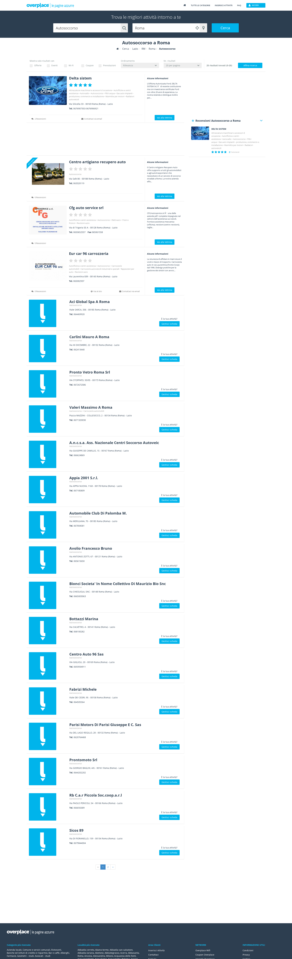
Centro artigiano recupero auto (97, 161)
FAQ (239, 5)
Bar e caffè (54, 952)
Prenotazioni (109, 65)
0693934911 (80, 666)
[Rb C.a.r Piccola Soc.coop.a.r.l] (48, 807)
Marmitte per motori (115, 96)
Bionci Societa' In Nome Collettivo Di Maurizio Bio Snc (117, 583)
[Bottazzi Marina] (48, 630)
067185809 (79, 490)
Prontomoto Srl (83, 759)
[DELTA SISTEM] (200, 133)
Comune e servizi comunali (36, 949)
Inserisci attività (224, 5)
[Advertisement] (105, 140)
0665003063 (80, 596)
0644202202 (80, 772)
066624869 (79, 455)
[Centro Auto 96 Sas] (48, 666)
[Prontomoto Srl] (48, 771)
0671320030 (80, 420)
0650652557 (79, 232)
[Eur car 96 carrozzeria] (48, 266)
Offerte (38, 65)
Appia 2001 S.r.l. (83, 477)
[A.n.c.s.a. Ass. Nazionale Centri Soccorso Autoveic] (48, 454)
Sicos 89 (76, 830)
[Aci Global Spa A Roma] (48, 313)
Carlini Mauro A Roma (89, 336)
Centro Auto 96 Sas (86, 654)
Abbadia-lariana (86, 952)
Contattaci (153, 954)
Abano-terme (102, 949)
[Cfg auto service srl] (48, 220)
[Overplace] (117, 48)
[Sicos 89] (48, 842)
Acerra (123, 952)
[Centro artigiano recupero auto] (48, 174)
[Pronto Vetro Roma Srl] (48, 384)
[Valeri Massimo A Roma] (48, 419)
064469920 (79, 314)
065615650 (79, 561)
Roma (80, 955)
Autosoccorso (97, 93)
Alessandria (99, 955)
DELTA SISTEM (218, 129)
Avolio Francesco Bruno (90, 548)
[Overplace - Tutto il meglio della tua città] (185, 5)
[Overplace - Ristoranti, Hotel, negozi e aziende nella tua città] (50, 5)
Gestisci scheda (169, 323)
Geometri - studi (25, 955)
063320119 (78, 183)
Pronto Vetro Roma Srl (89, 372)
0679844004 (80, 843)
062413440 (79, 349)
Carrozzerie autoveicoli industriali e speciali (100, 269)
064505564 (79, 702)
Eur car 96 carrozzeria (88, 253)
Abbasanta (133, 952)
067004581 (79, 525)
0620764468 (80, 737)
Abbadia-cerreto (86, 949)
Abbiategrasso (112, 952)
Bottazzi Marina (83, 618)
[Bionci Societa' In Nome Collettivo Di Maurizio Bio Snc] (48, 595)
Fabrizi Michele (83, 689)
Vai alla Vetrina (164, 117)
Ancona (88, 955)
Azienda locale (14, 949)
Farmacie (11, 955)
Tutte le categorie (200, 5)
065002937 (78, 281)
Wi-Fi (71, 65)
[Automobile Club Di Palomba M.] (48, 525)
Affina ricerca (250, 65)
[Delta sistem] (48, 90)
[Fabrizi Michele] (48, 701)
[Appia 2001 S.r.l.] (48, 489)
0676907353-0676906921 (85, 108)
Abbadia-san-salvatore (121, 949)
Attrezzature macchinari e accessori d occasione (90, 90)
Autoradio (84, 93)
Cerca (225, 27)
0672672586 (80, 384)
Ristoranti (56, 949)
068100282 (79, 631)
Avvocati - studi (42, 955)
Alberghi (65, 952)
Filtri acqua (110, 93)
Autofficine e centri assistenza (82, 220)
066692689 (79, 807)
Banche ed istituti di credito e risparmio (27, 952)
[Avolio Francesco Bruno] (48, 560)
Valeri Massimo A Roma (90, 407)
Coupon (90, 65)
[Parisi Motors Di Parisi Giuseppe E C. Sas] (48, 736)
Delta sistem (80, 78)
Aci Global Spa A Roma (89, 301)
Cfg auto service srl (86, 207)
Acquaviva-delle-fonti (125, 955)
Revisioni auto (83, 223)
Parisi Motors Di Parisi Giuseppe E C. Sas (105, 724)
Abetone (99, 952)
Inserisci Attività (156, 950)
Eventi (54, 65)
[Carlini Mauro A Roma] (48, 348)
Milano (109, 955)
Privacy (246, 954)
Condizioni (248, 950)
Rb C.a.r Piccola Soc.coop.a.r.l (95, 795)
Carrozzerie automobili (93, 411)
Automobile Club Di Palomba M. (98, 513)
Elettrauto (116, 220)
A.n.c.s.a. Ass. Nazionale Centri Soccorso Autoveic (114, 442)
